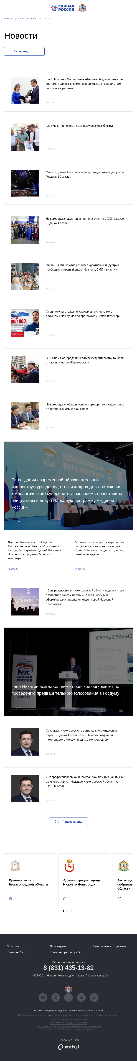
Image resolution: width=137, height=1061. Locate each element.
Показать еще (72, 821)
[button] (63, 911)
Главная (9, 18)
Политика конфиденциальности (68, 1022)
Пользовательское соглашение (68, 1019)
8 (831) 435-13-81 (68, 967)
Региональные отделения (109, 946)
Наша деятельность (29, 18)
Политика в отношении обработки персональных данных (68, 1026)
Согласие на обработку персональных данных (68, 1029)
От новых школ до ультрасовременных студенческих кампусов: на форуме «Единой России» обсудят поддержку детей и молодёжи (99, 548)
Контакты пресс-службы (65, 952)
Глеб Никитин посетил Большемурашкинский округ (79, 125)
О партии (13, 946)
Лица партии (58, 946)
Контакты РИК (16, 952)
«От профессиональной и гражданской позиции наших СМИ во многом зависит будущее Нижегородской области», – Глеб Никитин (86, 782)
